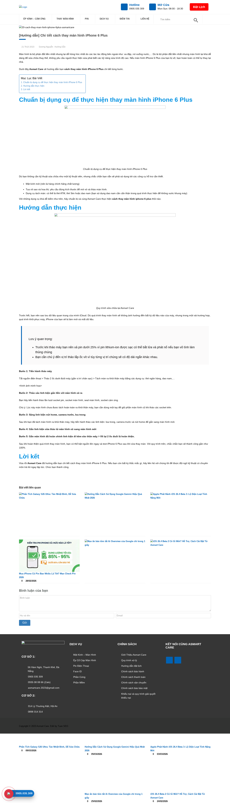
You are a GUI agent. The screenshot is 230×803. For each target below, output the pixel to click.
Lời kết (26, 89)
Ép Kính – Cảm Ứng (34, 19)
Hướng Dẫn (60, 47)
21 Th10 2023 (28, 47)
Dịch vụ (104, 19)
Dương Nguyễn (46, 47)
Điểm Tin (124, 19)
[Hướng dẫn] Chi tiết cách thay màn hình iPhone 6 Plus (64, 35)
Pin (87, 19)
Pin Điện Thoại (81, 666)
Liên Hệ (145, 19)
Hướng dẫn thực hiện (33, 86)
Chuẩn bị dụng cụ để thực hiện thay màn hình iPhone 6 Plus (52, 82)
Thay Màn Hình (65, 19)
